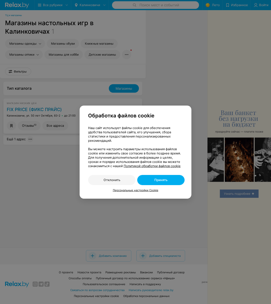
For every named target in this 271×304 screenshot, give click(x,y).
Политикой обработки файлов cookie (152, 166)
